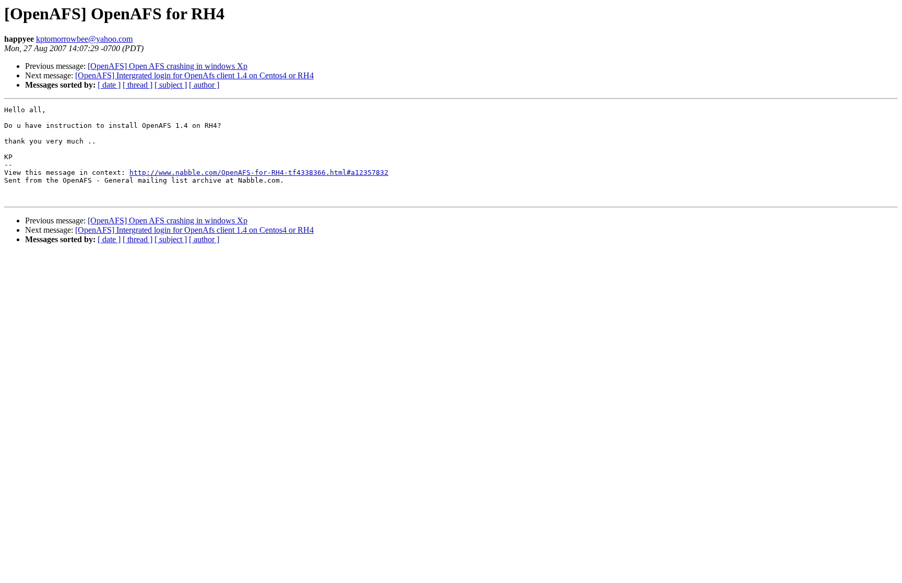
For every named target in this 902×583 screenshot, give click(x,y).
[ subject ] (171, 84)
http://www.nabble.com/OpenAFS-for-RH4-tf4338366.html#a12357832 (258, 172)
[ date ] (109, 84)
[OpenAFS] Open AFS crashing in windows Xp (167, 66)
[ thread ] (137, 84)
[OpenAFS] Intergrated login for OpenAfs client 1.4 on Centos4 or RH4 (194, 75)
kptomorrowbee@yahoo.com (84, 38)
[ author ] (204, 84)
